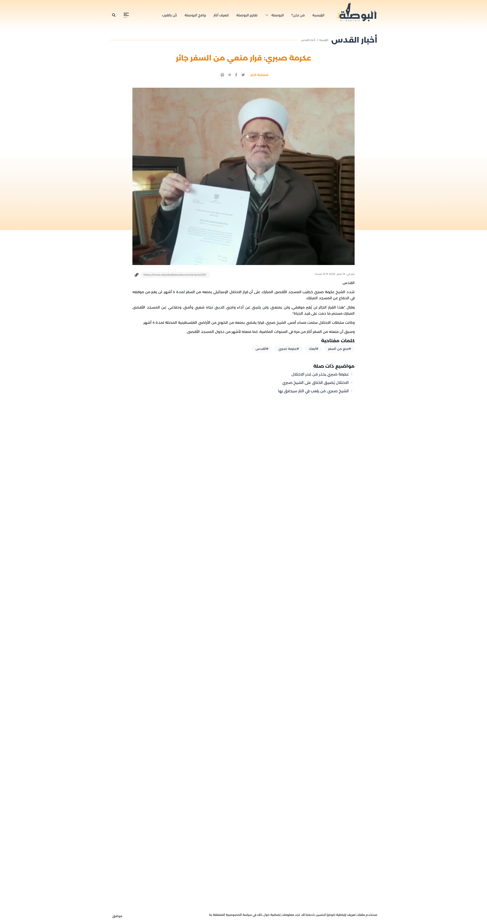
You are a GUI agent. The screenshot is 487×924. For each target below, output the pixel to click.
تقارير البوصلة (246, 15)
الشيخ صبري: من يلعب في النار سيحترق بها (314, 391)
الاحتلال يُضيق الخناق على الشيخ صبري (316, 382)
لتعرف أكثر (221, 15)
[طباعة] (222, 75)
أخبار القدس (308, 40)
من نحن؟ (298, 15)
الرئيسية (318, 15)
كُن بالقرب (169, 15)
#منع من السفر (339, 349)
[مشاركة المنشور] (243, 75)
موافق (117, 916)
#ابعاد (313, 349)
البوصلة (277, 15)
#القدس (261, 349)
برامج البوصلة (195, 15)
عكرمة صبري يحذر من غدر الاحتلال (320, 374)
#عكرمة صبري (288, 349)
